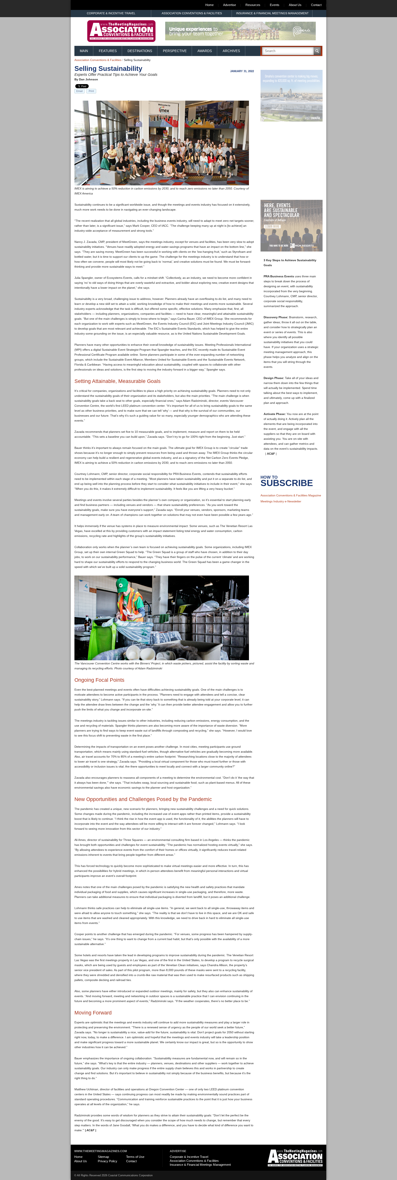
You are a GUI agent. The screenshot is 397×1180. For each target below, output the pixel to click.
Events (274, 5)
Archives (231, 51)
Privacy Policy (107, 1161)
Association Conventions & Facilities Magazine (291, 500)
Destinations (140, 51)
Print (91, 91)
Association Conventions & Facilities (192, 13)
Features (108, 51)
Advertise (229, 5)
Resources (252, 5)
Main (84, 51)
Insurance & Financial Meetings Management (272, 13)
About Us (295, 5)
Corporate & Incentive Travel (111, 13)
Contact (316, 5)
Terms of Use (135, 1157)
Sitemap (103, 1157)
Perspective (175, 51)
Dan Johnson (88, 79)
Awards (204, 51)
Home (209, 5)
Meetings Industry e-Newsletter (281, 506)
